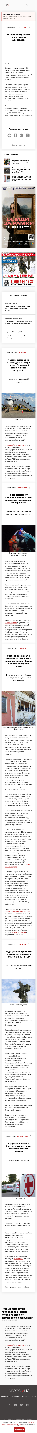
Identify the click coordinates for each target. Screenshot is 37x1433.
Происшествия (22, 487)
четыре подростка (19, 932)
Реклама (4, 1396)
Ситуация (22, 648)
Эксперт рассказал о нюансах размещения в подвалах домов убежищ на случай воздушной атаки (18, 337)
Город (24, 27)
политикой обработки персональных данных (18, 1423)
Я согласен (19, 1430)
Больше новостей (18, 145)
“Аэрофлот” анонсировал (14, 445)
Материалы (15, 1396)
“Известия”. (18, 1259)
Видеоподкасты (29, 1396)
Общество (22, 353)
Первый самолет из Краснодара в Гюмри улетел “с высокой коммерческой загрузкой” (18, 308)
